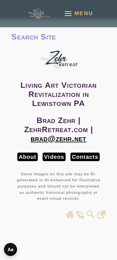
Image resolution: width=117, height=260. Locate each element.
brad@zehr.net (58, 138)
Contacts (85, 157)
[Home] (70, 217)
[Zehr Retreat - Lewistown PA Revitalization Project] (39, 13)
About (27, 157)
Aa (11, 249)
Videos (54, 157)
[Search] (91, 217)
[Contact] (80, 217)
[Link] (101, 217)
